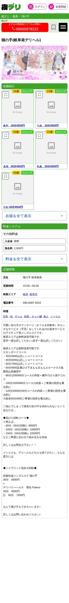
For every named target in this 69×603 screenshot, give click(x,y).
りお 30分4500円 (13, 206)
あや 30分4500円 (14, 125)
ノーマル (55, 316)
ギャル (18, 316)
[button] (18, 107)
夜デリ (5, 16)
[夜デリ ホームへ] (11, 6)
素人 (46, 316)
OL (11, 316)
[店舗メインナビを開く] (63, 27)
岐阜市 (33, 294)
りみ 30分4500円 (48, 125)
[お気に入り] (53, 27)
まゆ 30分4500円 (14, 166)
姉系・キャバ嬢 (33, 316)
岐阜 (15, 16)
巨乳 (5, 316)
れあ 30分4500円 (48, 166)
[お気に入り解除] (5, 95)
